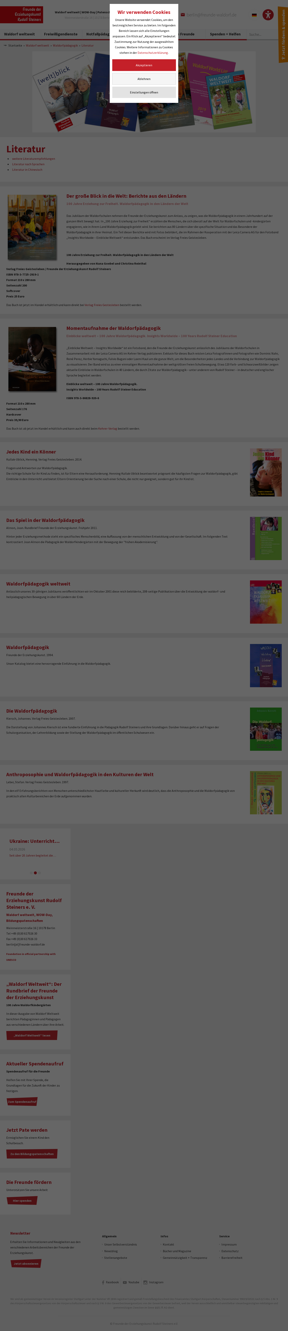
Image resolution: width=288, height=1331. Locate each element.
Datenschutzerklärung (153, 53)
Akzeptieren (144, 65)
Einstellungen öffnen (144, 92)
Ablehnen (144, 79)
